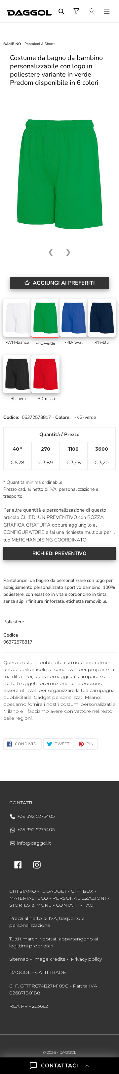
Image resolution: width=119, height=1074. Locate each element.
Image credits (49, 959)
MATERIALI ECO (28, 898)
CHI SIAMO (22, 891)
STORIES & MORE (30, 905)
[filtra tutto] (76, 11)
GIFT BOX (82, 891)
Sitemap (19, 959)
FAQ (88, 905)
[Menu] (107, 11)
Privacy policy (86, 959)
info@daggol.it (33, 843)
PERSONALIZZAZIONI (79, 898)
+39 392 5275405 (35, 816)
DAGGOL (68, 1052)
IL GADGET (53, 891)
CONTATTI (67, 905)
